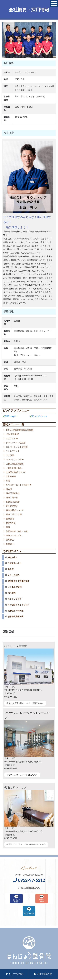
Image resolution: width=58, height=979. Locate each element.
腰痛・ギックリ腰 (14, 514)
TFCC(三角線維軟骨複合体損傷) (20, 430)
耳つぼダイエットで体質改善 (19, 485)
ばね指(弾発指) (12, 434)
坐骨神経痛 (11, 477)
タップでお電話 (16, 974)
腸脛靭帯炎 (11, 523)
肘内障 (9, 489)
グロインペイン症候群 (16, 443)
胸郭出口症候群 (13, 502)
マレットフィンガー (15, 460)
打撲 (8, 481)
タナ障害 (10, 455)
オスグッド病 (12, 439)
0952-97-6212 (31, 880)
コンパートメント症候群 (17, 447)
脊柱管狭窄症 (12, 506)
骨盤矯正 (10, 544)
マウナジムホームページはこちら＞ (22, 775)
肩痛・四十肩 (12, 498)
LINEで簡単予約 (44, 974)
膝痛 (8, 527)
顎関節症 (10, 540)
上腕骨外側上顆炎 (14, 468)
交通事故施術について (16, 472)
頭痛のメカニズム (14, 536)
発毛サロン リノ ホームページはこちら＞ (26, 845)
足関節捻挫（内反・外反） (18, 531)
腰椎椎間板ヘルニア (15, 510)
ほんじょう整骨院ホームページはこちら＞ (25, 703)
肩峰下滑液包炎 (13, 493)
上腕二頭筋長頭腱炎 (15, 464)
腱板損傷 (10, 519)
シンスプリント (13, 451)
